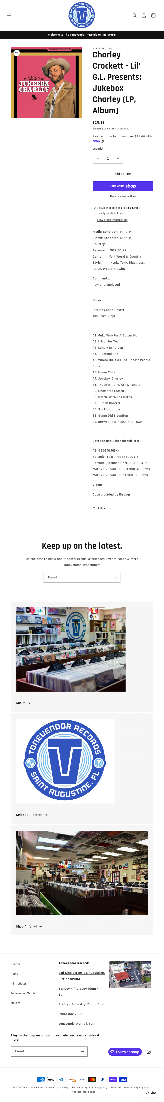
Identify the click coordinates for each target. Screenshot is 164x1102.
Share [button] (101, 508)
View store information (112, 220)
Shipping (98, 128)
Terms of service (120, 1087)
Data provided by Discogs (111, 494)
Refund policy (80, 1087)
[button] (9, 15)
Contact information (84, 1091)
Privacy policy (99, 1087)
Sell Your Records (29, 815)
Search (15, 964)
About (20, 703)
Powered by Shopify (56, 1087)
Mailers (15, 1003)
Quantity (98, 148)
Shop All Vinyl (26, 926)
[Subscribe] (115, 578)
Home (14, 974)
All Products (18, 984)
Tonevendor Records (33, 1087)
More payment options (123, 196)
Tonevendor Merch (23, 993)
